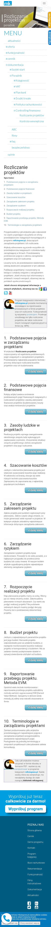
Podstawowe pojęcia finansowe (21, 189)
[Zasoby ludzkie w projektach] (35, 451)
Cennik (30, 836)
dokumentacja (15, 64)
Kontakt (31, 847)
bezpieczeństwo (21, 147)
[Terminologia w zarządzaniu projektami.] (35, 753)
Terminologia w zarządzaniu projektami (25, 225)
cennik (11, 58)
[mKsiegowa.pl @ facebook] (29, 903)
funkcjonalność (16, 52)
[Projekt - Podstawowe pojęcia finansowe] (35, 411)
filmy (14, 135)
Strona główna (34, 830)
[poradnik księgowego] (40, 289)
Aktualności (33, 895)
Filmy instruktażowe (34, 882)
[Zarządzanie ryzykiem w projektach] (35, 573)
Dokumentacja (34, 889)
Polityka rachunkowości (29, 104)
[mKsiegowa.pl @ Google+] (36, 903)
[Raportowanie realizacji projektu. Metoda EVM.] (35, 707)
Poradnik (17, 75)
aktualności (14, 40)
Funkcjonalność (35, 874)
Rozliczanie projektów (32, 115)
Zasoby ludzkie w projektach (19, 193)
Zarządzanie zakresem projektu (20, 201)
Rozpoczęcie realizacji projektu (20, 210)
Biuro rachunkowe (36, 862)
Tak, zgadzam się (10, 923)
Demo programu (35, 842)
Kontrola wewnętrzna (32, 121)
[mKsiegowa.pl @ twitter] (29, 907)
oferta (11, 46)
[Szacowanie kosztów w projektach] (35, 490)
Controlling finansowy (28, 110)
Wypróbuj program (25, 808)
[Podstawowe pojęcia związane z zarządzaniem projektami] (35, 371)
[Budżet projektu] (35, 660)
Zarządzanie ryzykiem (16, 205)
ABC (14, 129)
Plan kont (21, 92)
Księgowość (22, 80)
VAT (18, 86)
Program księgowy (31, 855)
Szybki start (18, 69)
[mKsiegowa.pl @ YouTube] (36, 907)
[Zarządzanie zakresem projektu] (35, 530)
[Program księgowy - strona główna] (8, 3)
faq (13, 141)
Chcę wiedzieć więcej (29, 923)
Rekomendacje (34, 868)
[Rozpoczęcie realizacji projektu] (35, 619)
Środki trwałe (23, 98)
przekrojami (32, 314)
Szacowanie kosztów (16, 197)
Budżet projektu (13, 214)
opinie (11, 154)
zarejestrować (21, 769)
